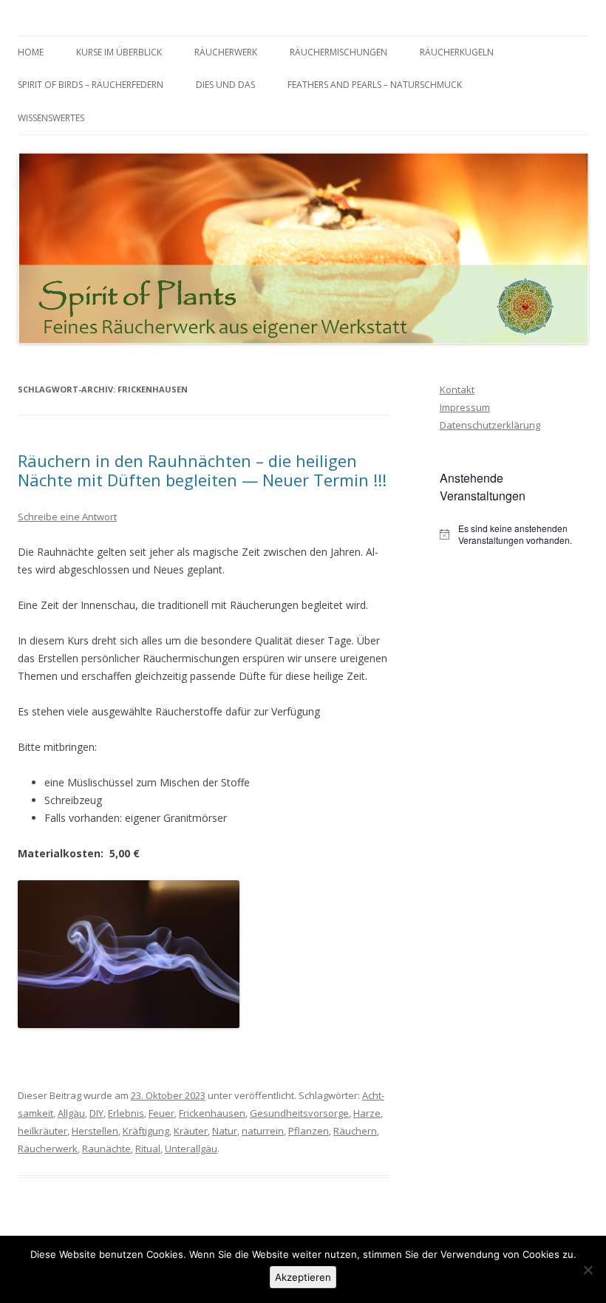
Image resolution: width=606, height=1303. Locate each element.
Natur (224, 1130)
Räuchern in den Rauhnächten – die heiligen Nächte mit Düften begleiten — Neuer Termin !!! (202, 470)
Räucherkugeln (457, 52)
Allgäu (71, 1113)
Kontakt (457, 389)
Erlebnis (126, 1113)
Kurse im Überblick (119, 52)
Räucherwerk (225, 52)
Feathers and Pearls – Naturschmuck (374, 84)
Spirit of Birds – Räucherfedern (90, 84)
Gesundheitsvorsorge (299, 1113)
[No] (587, 1269)
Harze (367, 1113)
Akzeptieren (303, 1277)
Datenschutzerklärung (490, 425)
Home (31, 52)
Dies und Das (225, 84)
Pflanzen (308, 1130)
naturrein (263, 1130)
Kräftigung (146, 1130)
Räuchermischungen (338, 52)
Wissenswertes (51, 118)
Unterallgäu (191, 1148)
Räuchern (355, 1130)
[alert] (514, 535)
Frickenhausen (212, 1113)
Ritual (147, 1148)
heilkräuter (42, 1130)
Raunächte (106, 1148)
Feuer (161, 1113)
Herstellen (95, 1130)
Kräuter (191, 1130)
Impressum (465, 407)
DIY (96, 1113)
